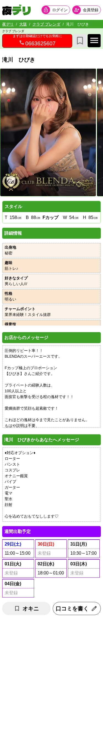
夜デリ (8, 24)
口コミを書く (72, 608)
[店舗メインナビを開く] (94, 40)
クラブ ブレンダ (46, 24)
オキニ (31, 608)
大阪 (23, 24)
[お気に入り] (80, 40)
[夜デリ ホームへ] (16, 9)
